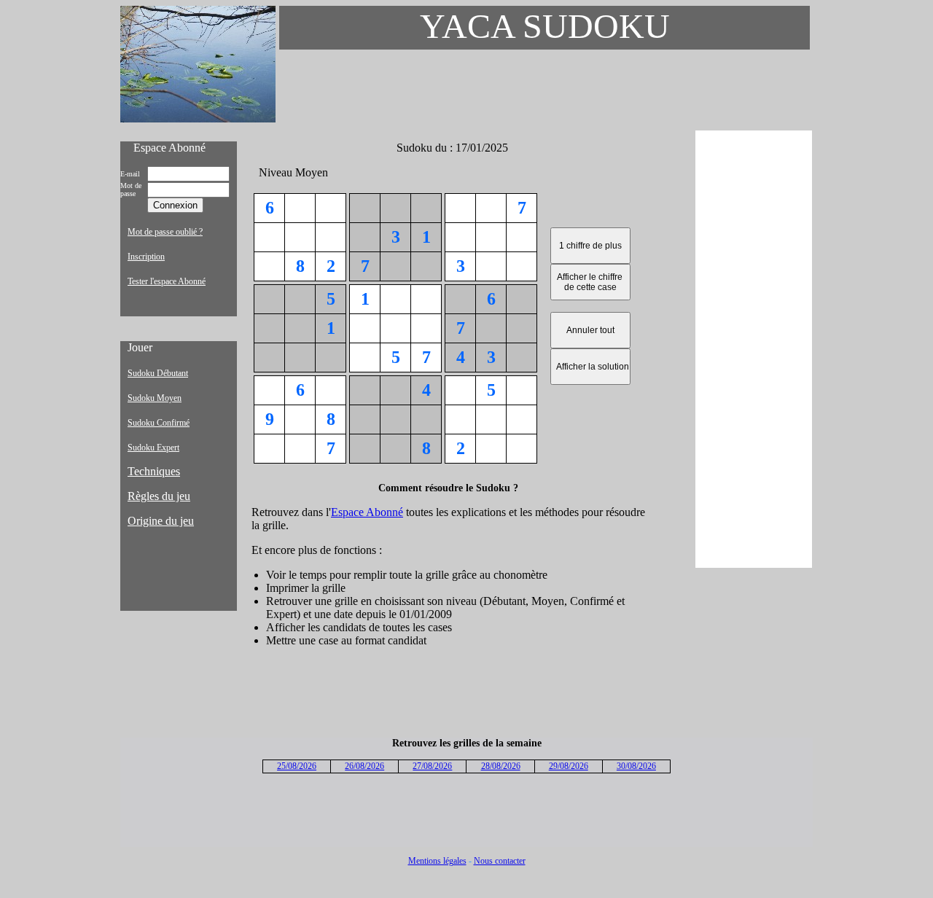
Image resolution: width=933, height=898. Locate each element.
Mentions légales (437, 861)
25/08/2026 (296, 766)
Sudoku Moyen (154, 398)
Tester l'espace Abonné (167, 281)
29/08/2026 (568, 766)
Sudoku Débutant (158, 373)
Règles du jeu (159, 496)
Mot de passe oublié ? (165, 232)
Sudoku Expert (153, 447)
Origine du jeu (161, 521)
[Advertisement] (753, 349)
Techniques (154, 471)
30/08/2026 (636, 766)
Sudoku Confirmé (159, 423)
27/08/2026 (432, 766)
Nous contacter (500, 861)
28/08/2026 (500, 766)
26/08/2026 (364, 766)
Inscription (146, 256)
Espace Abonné (367, 512)
